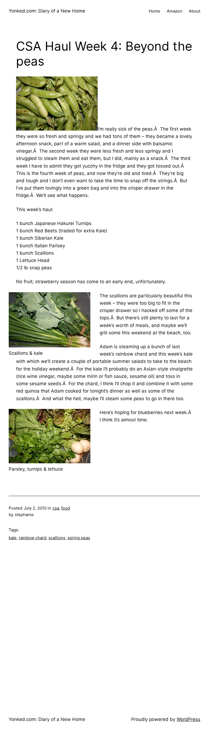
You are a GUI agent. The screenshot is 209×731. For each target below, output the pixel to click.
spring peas (78, 537)
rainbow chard (32, 537)
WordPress (188, 719)
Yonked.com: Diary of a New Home (47, 11)
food (65, 508)
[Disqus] (104, 624)
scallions (56, 537)
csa (56, 508)
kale (13, 537)
